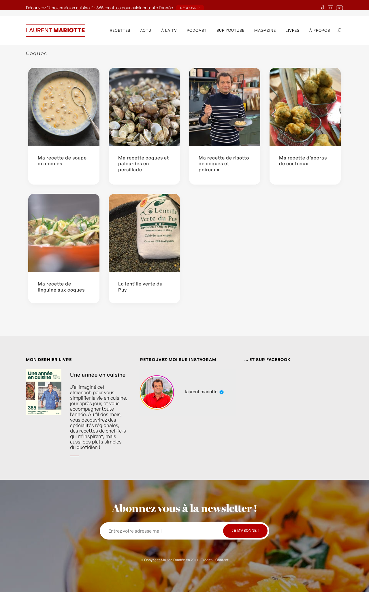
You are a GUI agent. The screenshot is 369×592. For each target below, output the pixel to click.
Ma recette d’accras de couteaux (303, 161)
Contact (222, 560)
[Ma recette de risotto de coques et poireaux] (224, 107)
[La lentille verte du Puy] (144, 233)
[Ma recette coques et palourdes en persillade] (144, 107)
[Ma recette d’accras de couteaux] (305, 107)
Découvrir (190, 8)
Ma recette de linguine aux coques (61, 287)
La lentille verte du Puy (140, 287)
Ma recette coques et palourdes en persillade (143, 164)
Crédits (206, 560)
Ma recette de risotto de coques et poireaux (224, 164)
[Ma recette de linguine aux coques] (63, 233)
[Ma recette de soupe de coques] (63, 107)
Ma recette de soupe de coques (62, 161)
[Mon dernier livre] (43, 417)
